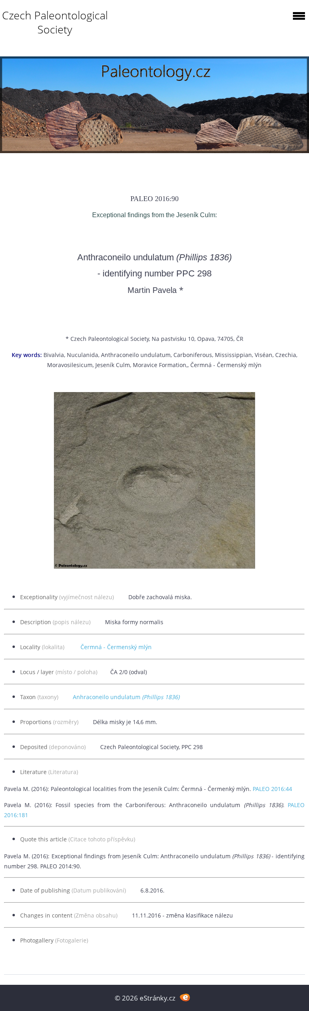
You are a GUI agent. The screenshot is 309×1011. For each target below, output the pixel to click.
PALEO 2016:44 (272, 789)
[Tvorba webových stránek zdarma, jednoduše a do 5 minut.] (184, 997)
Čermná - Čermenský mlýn (116, 647)
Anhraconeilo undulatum (126, 697)
